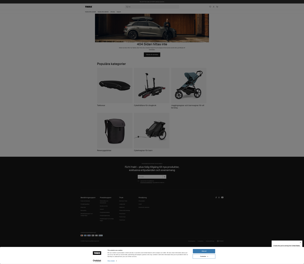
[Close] (300, 242)
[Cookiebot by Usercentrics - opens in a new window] (97, 261)
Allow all (204, 251)
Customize (203, 256)
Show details (111, 261)
